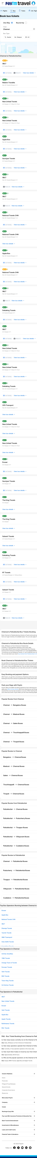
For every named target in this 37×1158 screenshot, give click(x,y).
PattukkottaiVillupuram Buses (16, 837)
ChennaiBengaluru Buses (14, 705)
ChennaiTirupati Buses (13, 742)
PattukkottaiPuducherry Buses (16, 818)
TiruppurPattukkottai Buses (15, 880)
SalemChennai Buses (13, 775)
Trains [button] (23, 11)
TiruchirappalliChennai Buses (16, 785)
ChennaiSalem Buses (13, 723)
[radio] (8, 23)
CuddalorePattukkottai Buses (16, 898)
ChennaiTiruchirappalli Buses (16, 732)
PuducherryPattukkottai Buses (16, 870)
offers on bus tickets (12, 689)
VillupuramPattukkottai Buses (16, 889)
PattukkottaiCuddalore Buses (16, 846)
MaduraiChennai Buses (13, 766)
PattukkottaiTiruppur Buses (15, 827)
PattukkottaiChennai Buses (15, 809)
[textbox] (19, 29)
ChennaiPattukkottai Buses (15, 861)
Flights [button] (5, 11)
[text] (3, 10)
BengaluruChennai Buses (14, 757)
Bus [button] (14, 11)
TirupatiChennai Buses (13, 794)
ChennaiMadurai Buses (13, 714)
